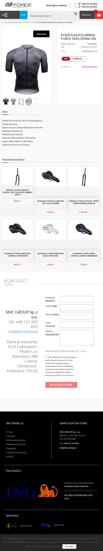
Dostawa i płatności (16, 440)
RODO (10, 456)
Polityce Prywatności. (65, 375)
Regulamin (12, 448)
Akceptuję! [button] (69, 546)
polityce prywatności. (50, 546)
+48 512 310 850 (89, 3)
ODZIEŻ (26, 22)
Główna (19, 22)
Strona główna (8, 22)
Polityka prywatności (16, 452)
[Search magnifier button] (76, 14)
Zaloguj (86, 14)
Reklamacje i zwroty (16, 444)
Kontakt (11, 436)
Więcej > (84, 351)
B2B (23, 14)
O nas (10, 432)
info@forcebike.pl (58, 5)
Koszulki (33, 22)
